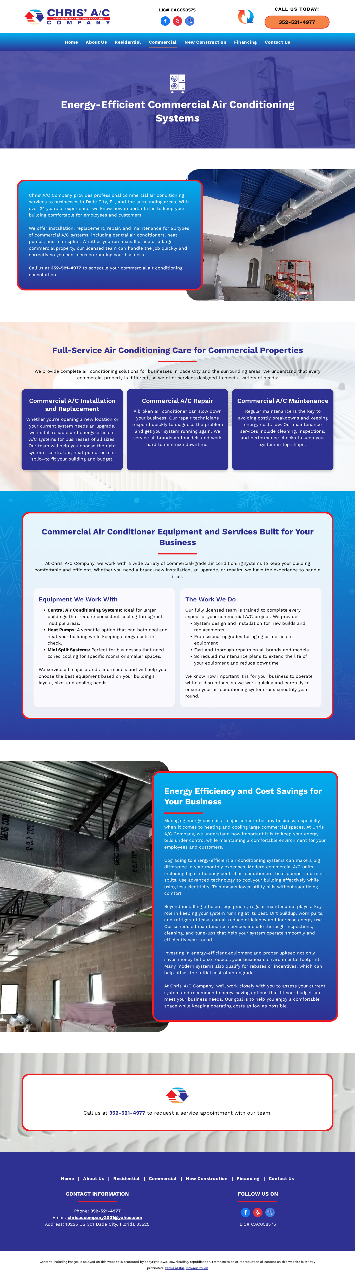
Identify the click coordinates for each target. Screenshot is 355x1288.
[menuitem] (71, 42)
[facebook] (165, 21)
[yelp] (177, 21)
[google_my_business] (189, 21)
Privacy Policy (197, 1268)
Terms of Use (175, 1268)
